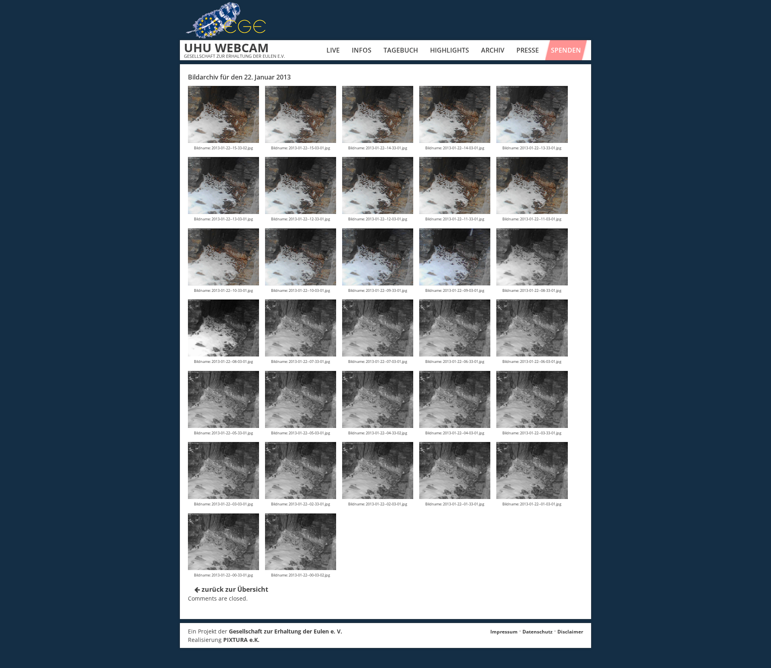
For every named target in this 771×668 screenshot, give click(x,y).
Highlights (449, 50)
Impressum (504, 631)
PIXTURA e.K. (241, 640)
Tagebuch (400, 50)
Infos (361, 50)
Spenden (566, 50)
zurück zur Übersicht (234, 589)
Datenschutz (537, 631)
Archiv (492, 50)
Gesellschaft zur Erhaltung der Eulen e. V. (285, 631)
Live (333, 50)
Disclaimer (570, 631)
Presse (527, 50)
